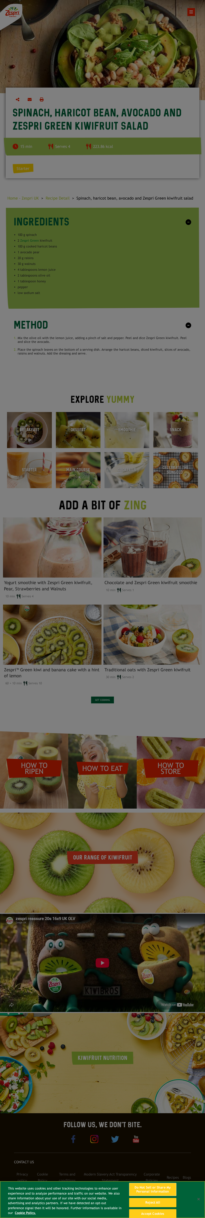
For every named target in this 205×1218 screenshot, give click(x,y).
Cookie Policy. (25, 1213)
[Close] (198, 1199)
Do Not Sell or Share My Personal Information (153, 1189)
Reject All (152, 1202)
